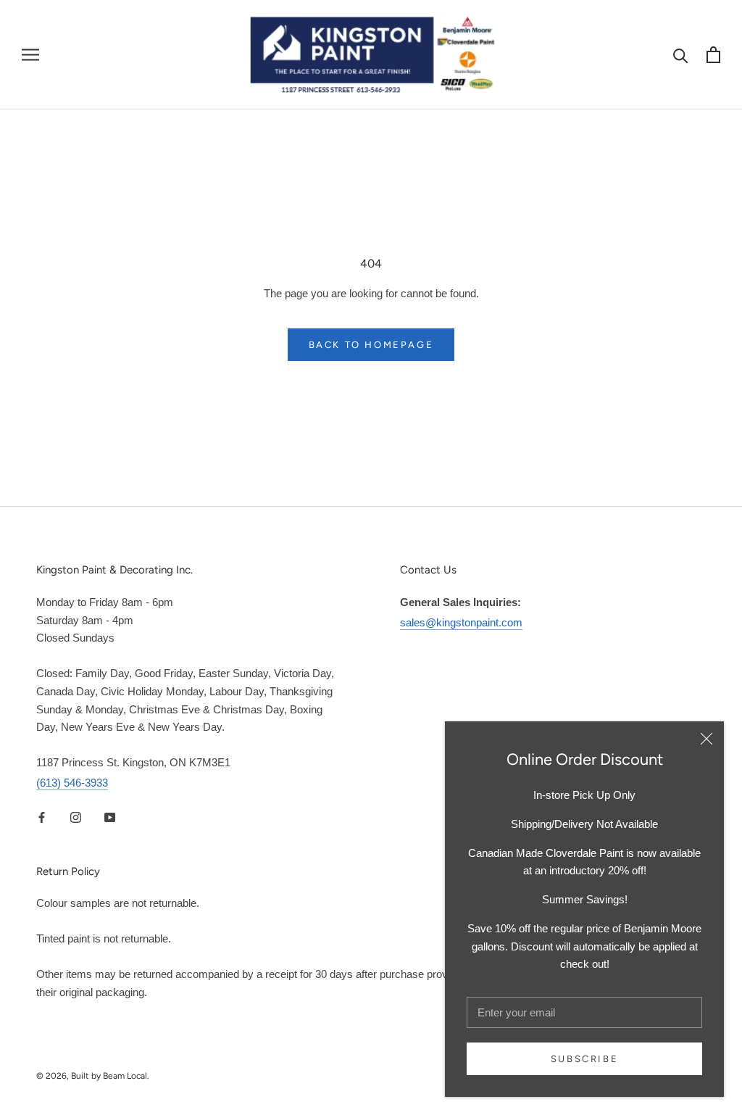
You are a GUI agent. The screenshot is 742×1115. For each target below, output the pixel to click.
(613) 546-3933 (72, 782)
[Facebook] (41, 817)
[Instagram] (75, 817)
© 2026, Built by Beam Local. (92, 1076)
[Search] (680, 54)
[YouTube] (109, 817)
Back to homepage (371, 344)
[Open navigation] (30, 55)
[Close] (706, 738)
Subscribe (584, 1058)
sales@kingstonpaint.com (461, 622)
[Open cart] (713, 54)
